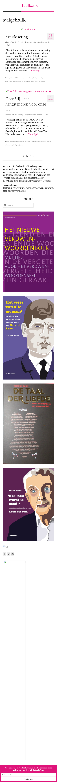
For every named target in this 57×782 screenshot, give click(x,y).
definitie (12, 78)
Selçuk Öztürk (34, 81)
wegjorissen (20, 145)
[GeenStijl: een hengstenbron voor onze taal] (28, 91)
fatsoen (21, 78)
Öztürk (6, 81)
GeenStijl (33, 141)
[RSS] (12, 554)
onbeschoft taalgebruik (30, 78)
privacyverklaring (17, 190)
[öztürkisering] (28, 29)
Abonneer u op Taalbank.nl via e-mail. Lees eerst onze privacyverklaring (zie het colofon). (28, 769)
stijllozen (7, 145)
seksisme (43, 141)
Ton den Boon (16, 42)
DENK (17, 78)
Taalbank (29, 5)
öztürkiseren (12, 81)
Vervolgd (35, 70)
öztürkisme (27, 81)
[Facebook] (4, 554)
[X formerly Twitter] (8, 554)
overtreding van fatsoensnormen (45, 78)
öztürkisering (19, 81)
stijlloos (49, 141)
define (7, 78)
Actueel (39, 115)
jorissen (38, 141)
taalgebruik (42, 81)
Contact (47, 180)
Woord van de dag (43, 42)
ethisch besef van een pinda (22, 141)
